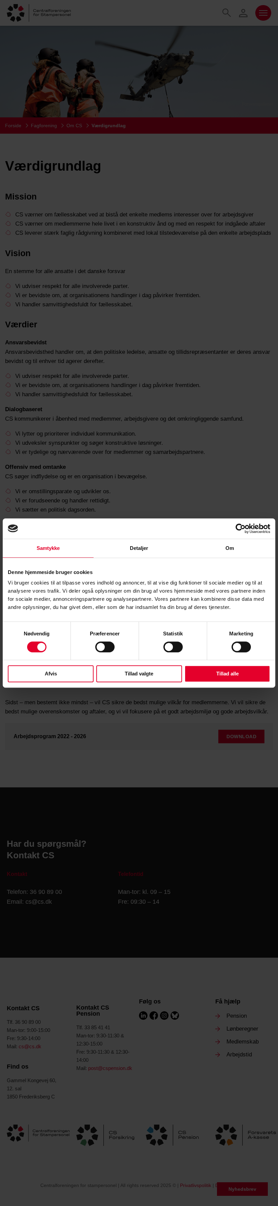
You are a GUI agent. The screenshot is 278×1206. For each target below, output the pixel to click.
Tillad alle (227, 673)
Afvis (51, 673)
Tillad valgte (139, 673)
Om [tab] (229, 548)
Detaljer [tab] (139, 548)
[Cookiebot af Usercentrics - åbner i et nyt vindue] (240, 528)
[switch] (105, 647)
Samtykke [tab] (48, 548)
